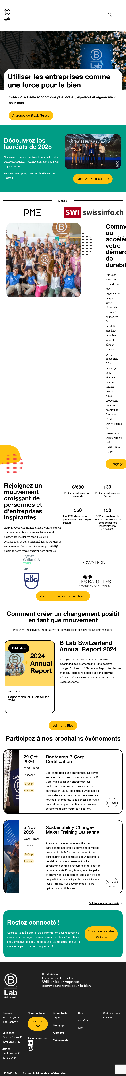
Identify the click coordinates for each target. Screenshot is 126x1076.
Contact (83, 1013)
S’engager (59, 1025)
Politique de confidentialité (49, 1073)
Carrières (83, 1020)
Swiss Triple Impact (60, 1015)
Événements (60, 1040)
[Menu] (20, 15)
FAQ (80, 1028)
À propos (58, 1032)
